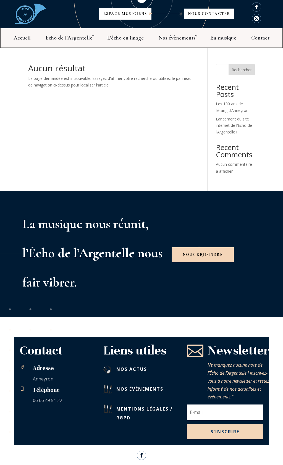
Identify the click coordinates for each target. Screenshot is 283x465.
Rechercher (242, 69)
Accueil (22, 38)
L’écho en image (125, 38)
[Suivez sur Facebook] (256, 7)
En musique (223, 38)
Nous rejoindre (203, 254)
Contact (260, 38)
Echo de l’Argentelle (69, 38)
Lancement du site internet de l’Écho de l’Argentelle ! (234, 125)
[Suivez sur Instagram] (256, 18)
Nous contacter (209, 13)
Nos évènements (177, 38)
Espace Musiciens (125, 13)
